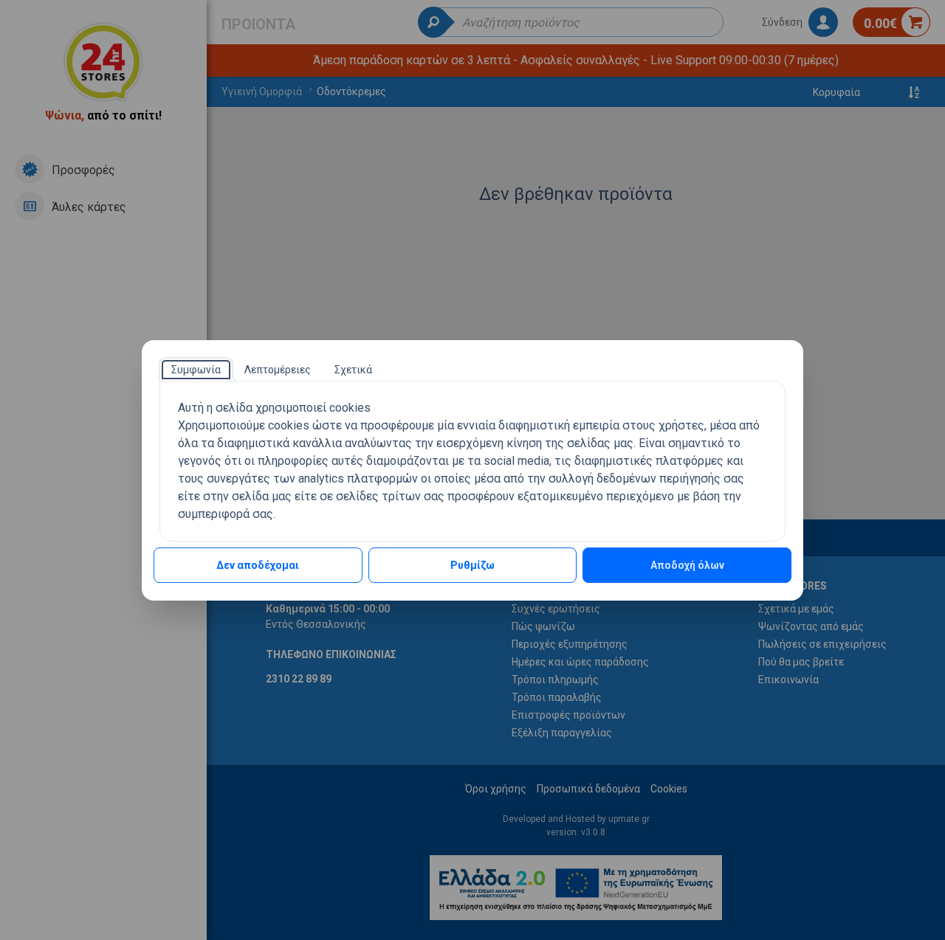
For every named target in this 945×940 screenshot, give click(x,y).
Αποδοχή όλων (687, 565)
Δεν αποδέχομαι (257, 565)
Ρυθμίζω (472, 565)
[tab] (196, 369)
